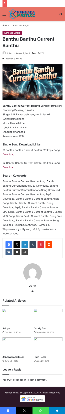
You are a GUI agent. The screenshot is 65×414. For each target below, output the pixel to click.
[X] (17, 244)
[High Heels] (48, 345)
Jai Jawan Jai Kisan (13, 356)
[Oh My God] (48, 317)
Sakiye (6, 328)
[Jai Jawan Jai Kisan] (16, 345)
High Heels (40, 356)
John (9, 53)
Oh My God (40, 328)
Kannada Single (21, 25)
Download (8, 154)
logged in (21, 379)
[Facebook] (9, 244)
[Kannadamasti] (21, 14)
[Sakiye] (16, 317)
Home (7, 25)
